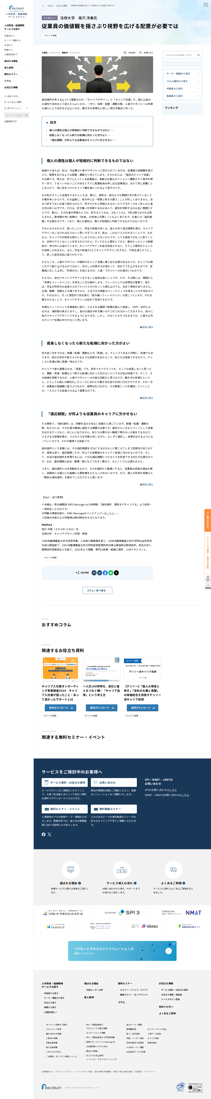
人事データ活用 (154, 1033)
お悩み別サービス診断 (136, 1051)
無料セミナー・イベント (65, 809)
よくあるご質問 (14, 102)
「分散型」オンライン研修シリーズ (61, 1056)
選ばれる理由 (11, 60)
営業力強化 (152, 1042)
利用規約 (138, 1071)
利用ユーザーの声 (95, 989)
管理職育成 (131, 1029)
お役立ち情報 (11, 87)
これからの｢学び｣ (53, 1051)
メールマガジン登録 (170, 999)
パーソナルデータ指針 (84, 1071)
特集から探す (50, 1007)
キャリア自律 (62, 5)
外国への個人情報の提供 (123, 1071)
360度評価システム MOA (97, 1046)
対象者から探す (175, 88)
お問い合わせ (107, 782)
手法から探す (50, 1002)
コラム (7, 80)
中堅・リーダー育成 (134, 1038)
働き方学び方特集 (53, 1033)
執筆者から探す (175, 96)
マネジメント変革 (53, 1029)
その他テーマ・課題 (134, 1047)
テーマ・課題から (12, 40)
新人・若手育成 (133, 1033)
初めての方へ (13, 96)
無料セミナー (11, 74)
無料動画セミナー (110, 809)
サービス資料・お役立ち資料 (67, 782)
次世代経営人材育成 (134, 1042)
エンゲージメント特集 (95, 1032)
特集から (8, 49)
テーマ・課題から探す (178, 73)
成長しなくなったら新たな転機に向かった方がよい (78, 135)
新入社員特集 (51, 1047)
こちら (173, 790)
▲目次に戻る (146, 326)
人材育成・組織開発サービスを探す (14, 27)
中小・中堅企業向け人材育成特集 (100, 1037)
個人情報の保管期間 (103, 1071)
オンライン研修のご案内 (56, 1024)
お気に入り (148, 52)
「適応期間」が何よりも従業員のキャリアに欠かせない (81, 140)
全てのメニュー (14, 108)
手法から (8, 45)
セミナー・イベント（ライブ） (134, 989)
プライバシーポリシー (64, 1071)
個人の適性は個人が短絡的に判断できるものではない (79, 130)
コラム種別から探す (177, 81)
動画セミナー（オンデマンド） (134, 994)
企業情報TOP (10, 121)
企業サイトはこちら (104, 950)
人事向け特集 (51, 1038)
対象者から (9, 35)
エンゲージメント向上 (157, 1029)
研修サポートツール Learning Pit (100, 1042)
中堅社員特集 (51, 1042)
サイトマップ (149, 1071)
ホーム (43, 5)
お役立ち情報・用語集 (171, 994)
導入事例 (8, 67)
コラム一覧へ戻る (96, 590)
